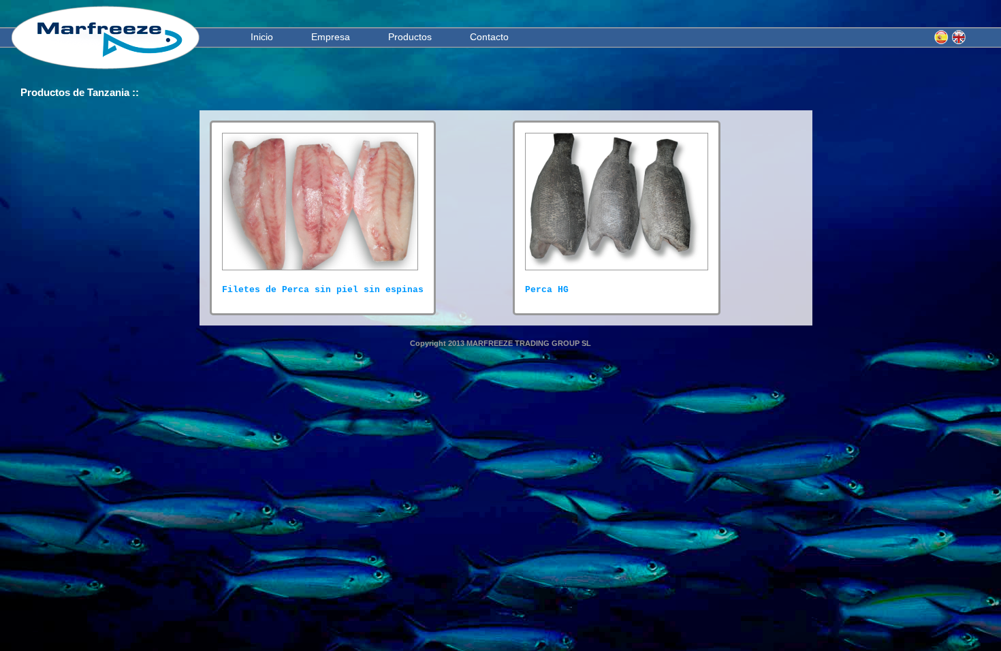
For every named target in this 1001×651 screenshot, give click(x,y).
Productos (410, 36)
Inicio (262, 36)
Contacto (489, 36)
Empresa (330, 36)
